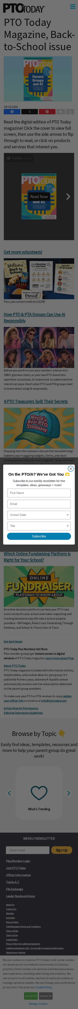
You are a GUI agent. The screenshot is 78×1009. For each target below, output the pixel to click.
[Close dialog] (70, 468)
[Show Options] (67, 515)
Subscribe (39, 536)
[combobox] (38, 515)
